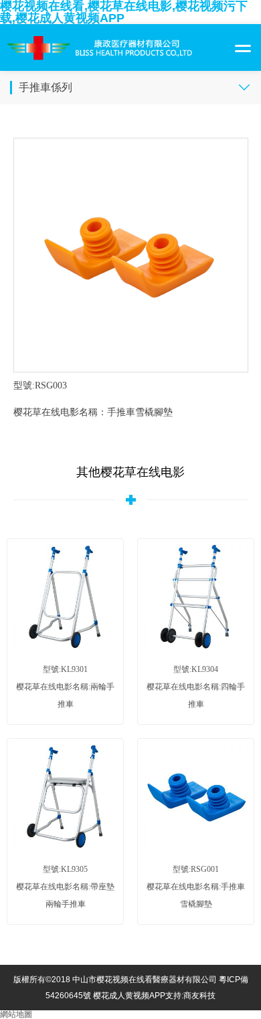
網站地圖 (16, 1014)
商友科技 (199, 995)
